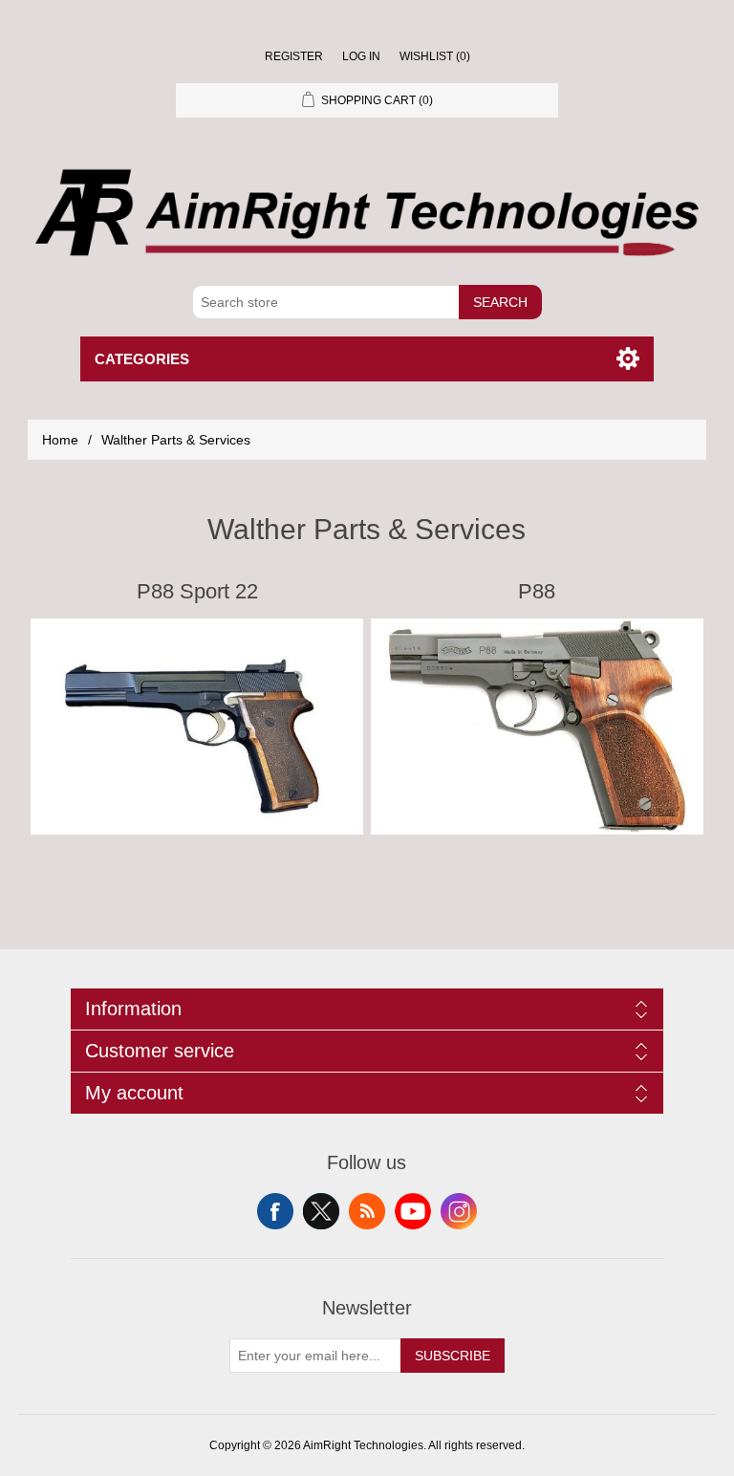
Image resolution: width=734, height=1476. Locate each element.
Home (60, 439)
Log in (361, 56)
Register (294, 56)
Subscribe (452, 1355)
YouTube (413, 1211)
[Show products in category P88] (537, 727)
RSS (367, 1211)
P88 (536, 591)
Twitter (321, 1211)
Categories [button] (142, 359)
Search (500, 302)
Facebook (275, 1211)
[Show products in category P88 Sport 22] (197, 727)
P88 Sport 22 (197, 591)
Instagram (459, 1211)
